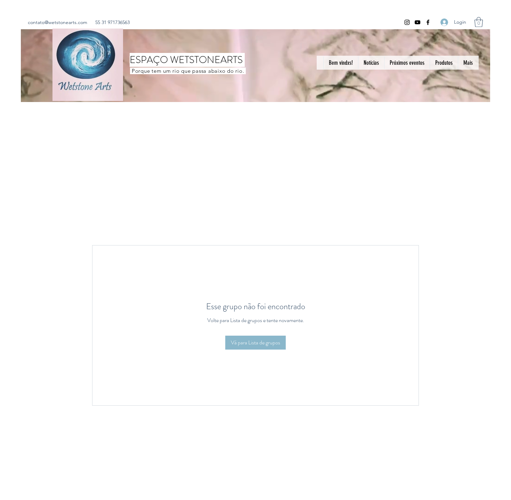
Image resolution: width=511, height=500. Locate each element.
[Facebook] (427, 22)
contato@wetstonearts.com (57, 22)
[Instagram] (407, 22)
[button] (478, 22)
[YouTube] (417, 22)
